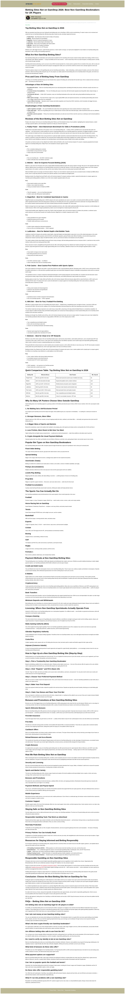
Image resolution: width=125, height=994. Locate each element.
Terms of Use (60, 990)
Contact (97, 3)
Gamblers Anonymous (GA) (37, 867)
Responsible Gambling (87, 3)
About (69, 3)
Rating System (76, 3)
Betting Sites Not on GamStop (59, 3)
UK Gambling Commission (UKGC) (49, 865)
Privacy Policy (53, 990)
